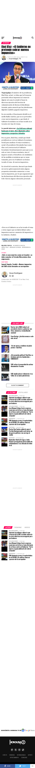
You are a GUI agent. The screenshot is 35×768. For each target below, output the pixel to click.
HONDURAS (12, 755)
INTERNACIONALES (21, 755)
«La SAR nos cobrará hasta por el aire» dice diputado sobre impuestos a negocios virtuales (16, 130)
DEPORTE (30, 755)
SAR (3, 249)
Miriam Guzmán (15, 247)
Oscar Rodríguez (13, 58)
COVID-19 (5, 755)
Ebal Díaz (5, 247)
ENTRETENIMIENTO (14, 757)
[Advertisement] (17, 17)
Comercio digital (19, 245)
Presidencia (27, 247)
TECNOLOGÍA (24, 757)
